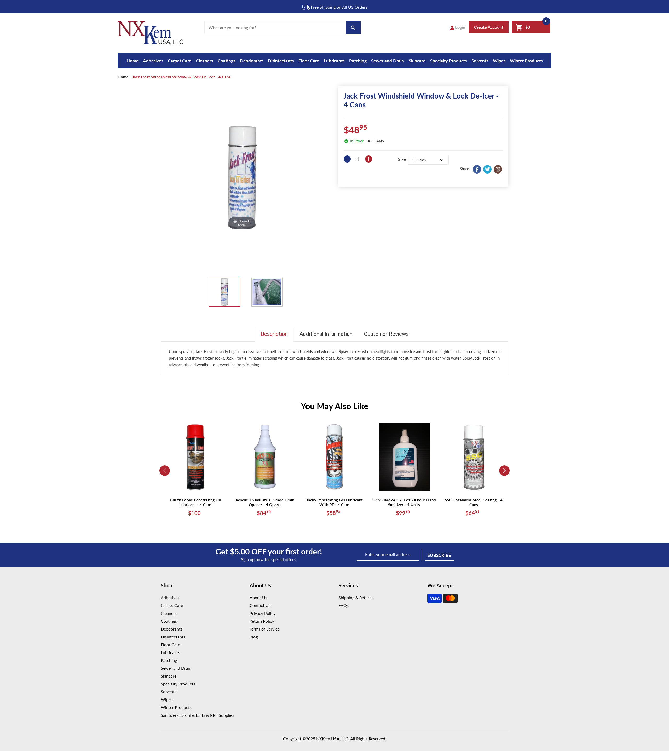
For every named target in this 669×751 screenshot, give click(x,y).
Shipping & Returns (355, 597)
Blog (254, 636)
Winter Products (526, 60)
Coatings (226, 60)
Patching (358, 60)
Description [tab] (274, 334)
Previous (164, 470)
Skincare (417, 60)
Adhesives (153, 60)
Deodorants (251, 60)
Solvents (479, 60)
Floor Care (308, 60)
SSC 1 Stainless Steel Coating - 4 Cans (474, 502)
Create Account (488, 27)
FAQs (343, 605)
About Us (258, 597)
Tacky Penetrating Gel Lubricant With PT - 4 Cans (334, 502)
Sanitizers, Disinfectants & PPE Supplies (197, 715)
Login (459, 27)
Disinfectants (281, 60)
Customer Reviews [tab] (386, 334)
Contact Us (260, 605)
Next (504, 470)
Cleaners (204, 60)
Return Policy (262, 621)
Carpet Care (179, 60)
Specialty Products (448, 60)
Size (402, 159)
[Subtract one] (347, 159)
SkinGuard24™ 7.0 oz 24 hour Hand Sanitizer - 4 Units (404, 502)
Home (132, 60)
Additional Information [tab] (326, 334)
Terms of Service (265, 628)
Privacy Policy (262, 613)
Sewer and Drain (387, 60)
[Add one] (368, 159)
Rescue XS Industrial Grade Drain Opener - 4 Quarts (265, 502)
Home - (124, 76)
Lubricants (334, 60)
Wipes (499, 60)
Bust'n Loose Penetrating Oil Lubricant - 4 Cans (195, 502)
